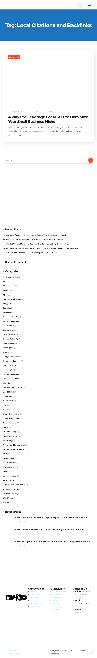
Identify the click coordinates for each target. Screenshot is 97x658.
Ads (4, 281)
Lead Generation (10, 378)
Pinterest (7, 427)
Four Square (8, 348)
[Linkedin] (9, 597)
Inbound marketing (11, 365)
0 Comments (47, 111)
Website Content (10, 489)
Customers (8, 330)
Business (7, 312)
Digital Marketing (10, 334)
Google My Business (12, 361)
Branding (7, 308)
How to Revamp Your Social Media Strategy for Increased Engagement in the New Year (40, 248)
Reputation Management (14, 445)
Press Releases (10, 436)
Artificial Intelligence (12, 299)
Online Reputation (11, 418)
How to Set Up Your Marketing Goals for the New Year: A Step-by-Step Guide (36, 244)
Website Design (10, 493)
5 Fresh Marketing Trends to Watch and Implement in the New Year (31, 253)
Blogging (7, 303)
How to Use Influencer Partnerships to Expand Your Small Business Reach (34, 235)
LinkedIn (6, 383)
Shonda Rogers (16, 111)
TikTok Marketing (10, 467)
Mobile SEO (8, 401)
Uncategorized (9, 476)
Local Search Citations (13, 387)
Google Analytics (10, 356)
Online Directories (11, 414)
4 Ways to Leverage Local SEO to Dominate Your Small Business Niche (48, 119)
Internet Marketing (11, 374)
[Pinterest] (20, 597)
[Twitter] (12, 597)
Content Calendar (10, 317)
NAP (5, 405)
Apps (5, 295)
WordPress (8, 498)
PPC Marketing (9, 432)
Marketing (7, 396)
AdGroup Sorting (10, 277)
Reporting (7, 440)
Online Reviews (9, 423)
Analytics (7, 290)
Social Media (8, 462)
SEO (5, 454)
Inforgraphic (8, 370)
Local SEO (14, 57)
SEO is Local (8, 458)
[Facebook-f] (16, 597)
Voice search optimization (14, 485)
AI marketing (8, 286)
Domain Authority (10, 339)
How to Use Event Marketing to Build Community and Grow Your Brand (33, 239)
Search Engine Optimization (15, 449)
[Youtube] (24, 597)
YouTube (7, 502)
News (5, 409)
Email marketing (10, 343)
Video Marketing (10, 480)
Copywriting (8, 325)
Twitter (6, 471)
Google (6, 352)
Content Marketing (11, 321)
